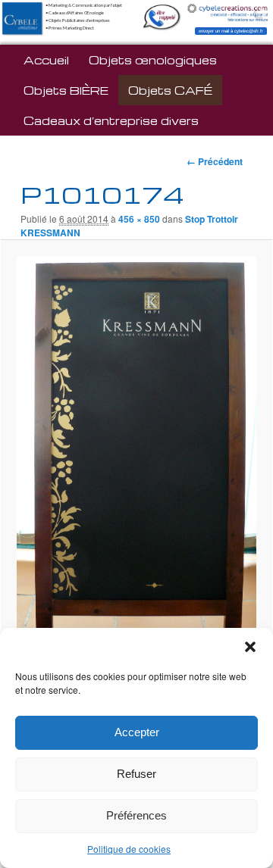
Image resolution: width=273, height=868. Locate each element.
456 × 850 (139, 219)
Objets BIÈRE (66, 90)
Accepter (137, 732)
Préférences (136, 815)
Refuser (136, 773)
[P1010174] (136, 478)
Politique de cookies (129, 848)
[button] (250, 646)
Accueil (46, 60)
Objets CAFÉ (170, 90)
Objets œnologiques (153, 60)
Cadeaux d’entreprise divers (111, 120)
